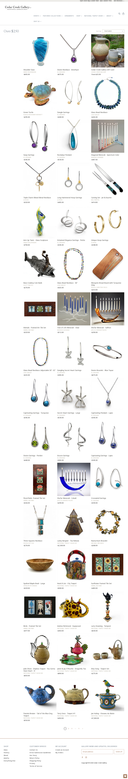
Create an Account (62, 750)
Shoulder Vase (29, 70)
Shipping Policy (35, 761)
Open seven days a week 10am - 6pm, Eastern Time (96, 1)
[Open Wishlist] (125, 776)
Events (37, 16)
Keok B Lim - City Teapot (67, 583)
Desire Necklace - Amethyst (68, 70)
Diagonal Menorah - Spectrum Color (105, 155)
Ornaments (69, 16)
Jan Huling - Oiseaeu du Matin (102, 713)
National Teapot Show (93, 16)
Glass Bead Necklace (99, 112)
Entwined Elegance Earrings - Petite (71, 240)
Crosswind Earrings (98, 498)
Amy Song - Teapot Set (100, 669)
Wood (6, 755)
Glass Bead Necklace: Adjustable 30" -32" (39, 370)
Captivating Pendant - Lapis (102, 413)
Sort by (98, 31)
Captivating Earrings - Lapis (102, 455)
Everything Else (9, 761)
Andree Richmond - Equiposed (69, 626)
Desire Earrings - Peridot (33, 455)
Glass (6, 750)
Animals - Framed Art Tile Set (34, 327)
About (109, 16)
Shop (78, 16)
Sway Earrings (28, 155)
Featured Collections (52, 16)
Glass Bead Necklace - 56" (67, 283)
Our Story (33, 755)
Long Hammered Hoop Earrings (69, 197)
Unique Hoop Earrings (99, 240)
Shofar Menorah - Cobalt (67, 498)
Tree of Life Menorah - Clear (68, 327)
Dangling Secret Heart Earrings (69, 370)
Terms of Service (36, 766)
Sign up (119, 752)
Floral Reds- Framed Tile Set (34, 498)
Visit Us (37, 21)
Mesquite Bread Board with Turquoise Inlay (106, 284)
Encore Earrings (63, 455)
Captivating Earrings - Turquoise (36, 413)
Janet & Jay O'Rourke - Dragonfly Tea (71, 669)
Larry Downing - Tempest (101, 626)
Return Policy (34, 758)
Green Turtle (28, 112)
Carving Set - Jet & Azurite (101, 197)
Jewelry (6, 758)
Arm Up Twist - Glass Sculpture (35, 240)
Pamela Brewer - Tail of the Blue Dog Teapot (37, 714)
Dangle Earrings (63, 112)
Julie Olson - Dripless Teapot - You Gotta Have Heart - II (39, 670)
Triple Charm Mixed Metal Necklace (37, 197)
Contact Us (34, 750)
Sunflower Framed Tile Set (101, 583)
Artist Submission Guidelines (40, 752)
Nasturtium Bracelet (99, 541)
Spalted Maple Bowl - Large (34, 583)
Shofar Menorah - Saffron (101, 327)
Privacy (32, 763)
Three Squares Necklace (32, 541)
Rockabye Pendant (64, 155)
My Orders (59, 752)
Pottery (6, 752)
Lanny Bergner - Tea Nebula (68, 541)
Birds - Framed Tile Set (32, 626)
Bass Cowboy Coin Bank (32, 283)
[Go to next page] (82, 728)
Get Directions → (119, 1)
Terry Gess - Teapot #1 (66, 713)
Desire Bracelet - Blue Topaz (102, 370)
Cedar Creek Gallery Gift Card (102, 70)
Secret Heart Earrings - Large (68, 413)
